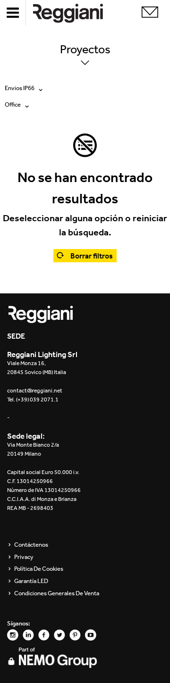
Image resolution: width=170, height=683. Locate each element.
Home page (75, 13)
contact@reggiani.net (34, 390)
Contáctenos (31, 545)
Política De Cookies (38, 569)
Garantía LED (31, 581)
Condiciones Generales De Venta (56, 593)
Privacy (24, 557)
